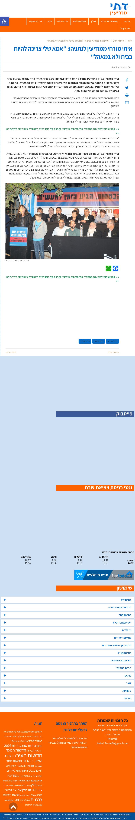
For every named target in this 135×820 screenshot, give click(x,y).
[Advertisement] (62, 309)
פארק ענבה (36, 795)
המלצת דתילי (35, 740)
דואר (128, 683)
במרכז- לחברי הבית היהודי (68, 818)
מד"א (20, 776)
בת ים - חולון (115, 818)
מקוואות (126, 690)
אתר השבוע (29, 731)
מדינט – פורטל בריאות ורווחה (37, 814)
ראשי (130, 40)
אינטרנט (38, 731)
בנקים (128, 675)
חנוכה (18, 771)
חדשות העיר (29, 755)
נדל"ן (34, 785)
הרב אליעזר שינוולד (19, 741)
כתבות (27, 776)
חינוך (24, 770)
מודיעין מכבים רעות (34, 780)
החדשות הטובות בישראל (14, 814)
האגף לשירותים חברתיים (15, 736)
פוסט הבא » (10, 352)
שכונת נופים (37, 805)
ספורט (13, 785)
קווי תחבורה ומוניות (120, 660)
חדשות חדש (118, 40)
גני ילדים (126, 630)
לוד (54, 818)
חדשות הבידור (34, 750)
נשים (19, 785)
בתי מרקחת (124, 615)
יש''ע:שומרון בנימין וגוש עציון (91, 818)
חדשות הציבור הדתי (23, 758)
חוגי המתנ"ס (124, 653)
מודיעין (12, 775)
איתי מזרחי (112, 341)
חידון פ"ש (11, 765)
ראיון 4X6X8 (9, 800)
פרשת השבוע (11, 795)
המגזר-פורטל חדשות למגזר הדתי (71, 814)
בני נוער (20, 731)
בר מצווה (38, 736)
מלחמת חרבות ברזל (16, 780)
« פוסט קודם (113, 352)
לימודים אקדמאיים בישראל (41, 818)
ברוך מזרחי (98, 341)
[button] (4, 21)
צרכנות (36, 799)
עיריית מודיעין (32, 790)
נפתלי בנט (26, 785)
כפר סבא (12, 818)
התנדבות (37, 745)
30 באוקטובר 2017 (121, 67)
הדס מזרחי (85, 341)
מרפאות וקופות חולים (119, 607)
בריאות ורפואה (10, 731)
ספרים (6, 785)
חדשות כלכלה (25, 766)
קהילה (27, 800)
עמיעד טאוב (13, 790)
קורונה (19, 800)
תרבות (28, 804)
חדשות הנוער (16, 750)
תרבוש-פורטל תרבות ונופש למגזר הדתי (102, 814)
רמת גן (124, 818)
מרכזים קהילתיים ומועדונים (116, 645)
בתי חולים (126, 600)
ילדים (32, 776)
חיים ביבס (35, 770)
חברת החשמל (123, 668)
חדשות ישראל (22, 818)
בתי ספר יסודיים (122, 637)
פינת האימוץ (25, 795)
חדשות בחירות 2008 (17, 745)
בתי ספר (29, 736)
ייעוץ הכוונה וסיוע (122, 622)
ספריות (127, 698)
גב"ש (106, 818)
